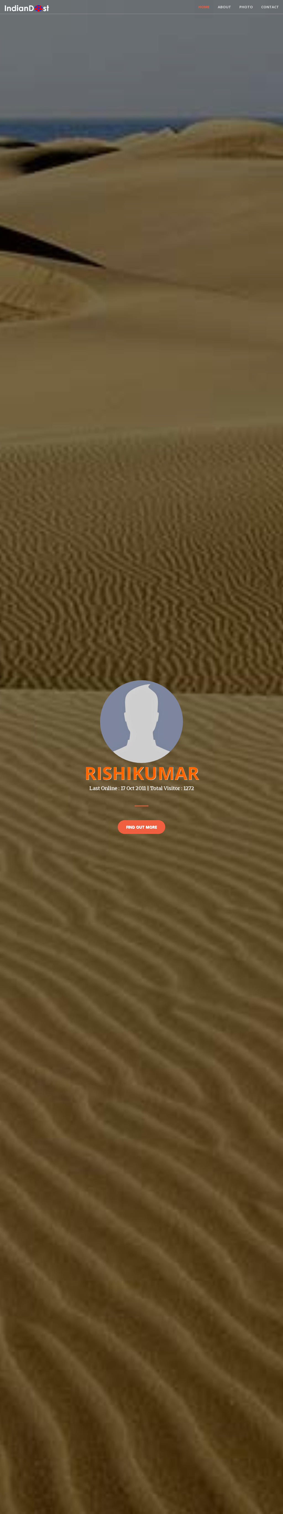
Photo (246, 6)
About (224, 6)
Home (203, 6)
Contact (270, 6)
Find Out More (141, 826)
